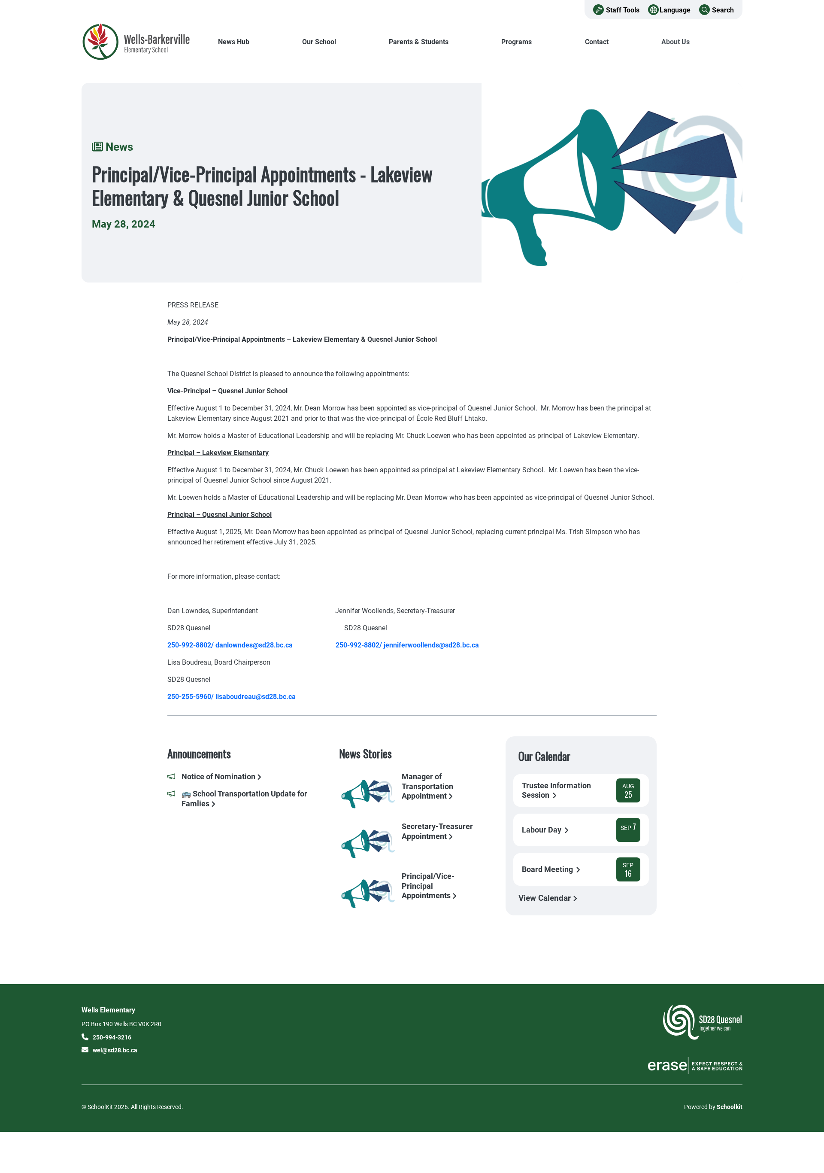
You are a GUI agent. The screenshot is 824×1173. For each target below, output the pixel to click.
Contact (597, 41)
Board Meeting (548, 869)
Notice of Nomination (219, 776)
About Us (675, 41)
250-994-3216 (112, 1037)
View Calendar (545, 897)
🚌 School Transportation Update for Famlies (244, 798)
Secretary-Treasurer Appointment (437, 831)
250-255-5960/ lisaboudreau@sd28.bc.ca (231, 696)
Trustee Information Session (556, 790)
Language (675, 9)
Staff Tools (622, 9)
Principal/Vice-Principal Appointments (428, 885)
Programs (516, 41)
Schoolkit (729, 1107)
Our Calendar (544, 756)
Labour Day (542, 830)
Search (723, 9)
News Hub (233, 41)
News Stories (365, 753)
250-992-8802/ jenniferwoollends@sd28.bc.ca (407, 644)
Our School (319, 41)
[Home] (139, 41)
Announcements (199, 753)
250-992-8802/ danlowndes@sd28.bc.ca (230, 644)
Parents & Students (418, 41)
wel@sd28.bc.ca (115, 1050)
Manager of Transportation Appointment (427, 786)
